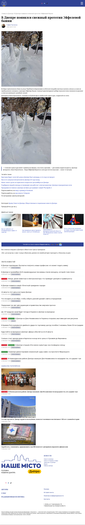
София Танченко (12, 25)
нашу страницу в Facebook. (24, 190)
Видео (46, 464)
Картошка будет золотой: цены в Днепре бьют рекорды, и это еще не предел (28, 177)
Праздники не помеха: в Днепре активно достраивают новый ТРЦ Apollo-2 (26, 188)
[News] (44, 3)
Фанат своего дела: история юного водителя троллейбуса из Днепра (25, 182)
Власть (13, 321)
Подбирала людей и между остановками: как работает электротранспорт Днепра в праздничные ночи (36, 185)
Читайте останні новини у (41, 244)
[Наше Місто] (4, 3)
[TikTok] (47, 3)
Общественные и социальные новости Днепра (41, 203)
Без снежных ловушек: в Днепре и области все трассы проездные (23, 249)
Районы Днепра (48, 465)
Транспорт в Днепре (50, 462)
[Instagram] (42, 3)
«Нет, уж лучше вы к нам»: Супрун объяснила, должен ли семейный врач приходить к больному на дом (35, 253)
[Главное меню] (82, 3)
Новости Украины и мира (51, 460)
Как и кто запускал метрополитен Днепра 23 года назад (20, 180)
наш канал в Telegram (22, 193)
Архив (11, 203)
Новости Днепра (7, 13)
